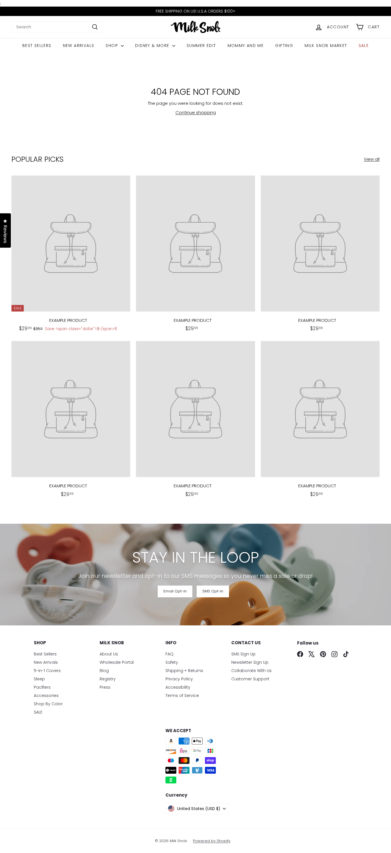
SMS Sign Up (243, 654)
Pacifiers (42, 687)
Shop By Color (48, 704)
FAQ (169, 654)
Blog (104, 670)
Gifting (284, 45)
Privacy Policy (179, 679)
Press (105, 687)
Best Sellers (37, 45)
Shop (112, 45)
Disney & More (153, 45)
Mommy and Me (246, 45)
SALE (364, 45)
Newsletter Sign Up (249, 662)
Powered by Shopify (211, 841)
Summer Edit (201, 45)
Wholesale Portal (117, 662)
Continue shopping (195, 112)
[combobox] (57, 27)
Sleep (39, 679)
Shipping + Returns (184, 670)
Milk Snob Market (326, 45)
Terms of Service (182, 695)
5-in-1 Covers (47, 670)
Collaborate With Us (251, 670)
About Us (109, 654)
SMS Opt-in (212, 591)
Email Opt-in (175, 591)
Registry (108, 679)
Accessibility (177, 687)
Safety (171, 662)
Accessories (46, 695)
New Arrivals (78, 45)
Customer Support (250, 679)
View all (372, 159)
